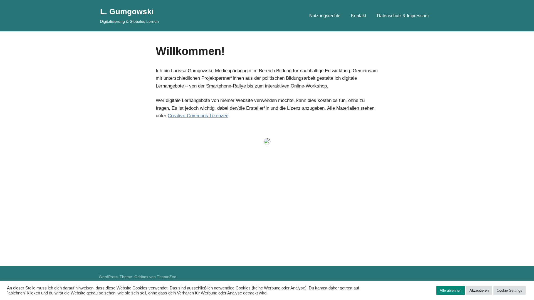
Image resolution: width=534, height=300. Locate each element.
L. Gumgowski (127, 11)
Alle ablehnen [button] (450, 290)
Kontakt (358, 15)
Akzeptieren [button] (479, 290)
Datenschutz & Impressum (403, 15)
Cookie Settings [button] (509, 290)
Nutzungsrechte (324, 15)
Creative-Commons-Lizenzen (198, 115)
